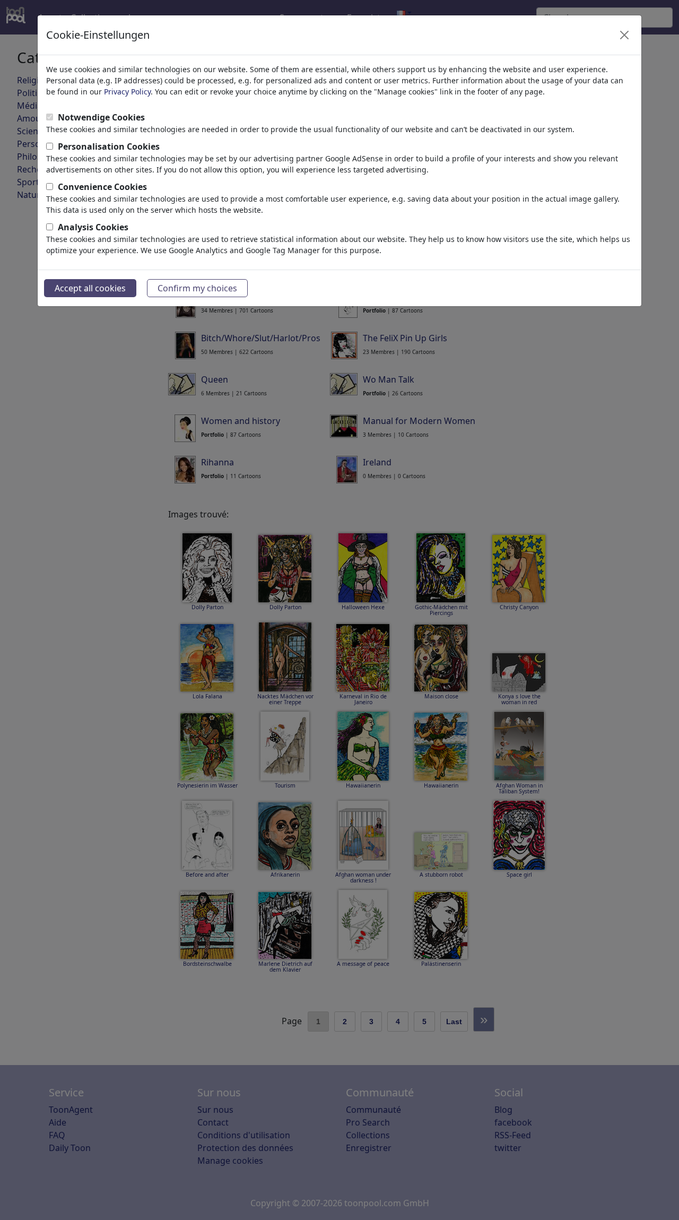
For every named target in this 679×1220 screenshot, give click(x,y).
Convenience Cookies (102, 187)
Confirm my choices (197, 288)
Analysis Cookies (93, 227)
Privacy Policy (127, 91)
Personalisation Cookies (109, 146)
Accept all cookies (90, 288)
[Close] (624, 35)
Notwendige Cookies (101, 117)
